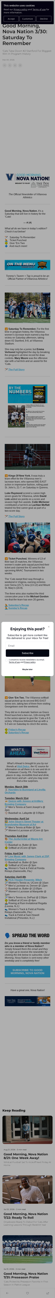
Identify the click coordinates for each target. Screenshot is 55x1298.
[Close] (49, 627)
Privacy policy (29, 662)
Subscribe (27, 653)
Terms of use (14, 662)
